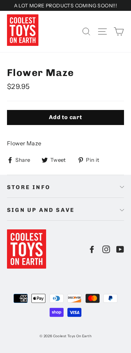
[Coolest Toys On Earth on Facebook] (92, 249)
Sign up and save (41, 210)
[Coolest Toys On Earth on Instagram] (106, 249)
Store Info (28, 187)
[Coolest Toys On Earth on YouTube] (120, 249)
